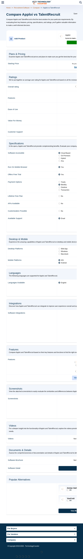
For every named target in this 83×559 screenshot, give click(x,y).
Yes (62, 167)
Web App (64, 249)
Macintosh (64, 254)
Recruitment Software (22, 8)
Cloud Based (65, 153)
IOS (62, 260)
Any (62, 161)
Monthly (64, 185)
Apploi (67, 35)
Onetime (64, 187)
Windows (64, 251)
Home (8, 8)
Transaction (65, 190)
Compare (36, 8)
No (62, 196)
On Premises (65, 156)
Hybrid (63, 158)
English (63, 283)
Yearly (63, 182)
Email (63, 218)
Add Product (17, 39)
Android (64, 263)
